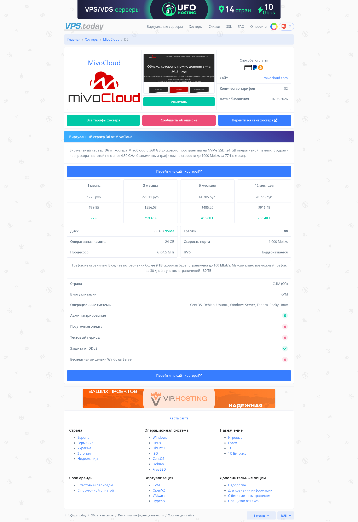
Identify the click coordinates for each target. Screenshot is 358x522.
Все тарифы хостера (103, 120)
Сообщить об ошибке (179, 120)
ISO (155, 453)
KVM (156, 485)
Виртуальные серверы (165, 26)
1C (230, 448)
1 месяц (260, 515)
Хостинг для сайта (181, 515)
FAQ (241, 26)
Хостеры (195, 26)
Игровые (235, 437)
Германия (85, 443)
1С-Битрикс (237, 453)
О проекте (258, 26)
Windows (160, 437)
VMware (159, 495)
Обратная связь (102, 515)
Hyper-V (159, 501)
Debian (158, 464)
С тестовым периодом (95, 485)
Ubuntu (159, 448)
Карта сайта (179, 418)
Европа (83, 437)
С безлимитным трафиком (249, 495)
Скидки (214, 26)
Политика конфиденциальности (141, 515)
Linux (157, 443)
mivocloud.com (276, 78)
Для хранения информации (250, 490)
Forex (232, 443)
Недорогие (237, 485)
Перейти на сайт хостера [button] (253, 120)
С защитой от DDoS (243, 501)
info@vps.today (75, 515)
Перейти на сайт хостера (177, 171)
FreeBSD (159, 469)
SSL (229, 26)
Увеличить (179, 102)
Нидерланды (87, 458)
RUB (284, 515)
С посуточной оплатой (95, 490)
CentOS (158, 458)
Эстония (84, 453)
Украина (84, 448)
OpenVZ (159, 490)
